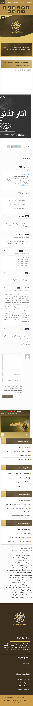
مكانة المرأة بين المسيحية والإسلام (20, 515)
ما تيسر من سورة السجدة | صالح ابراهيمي (21, 585)
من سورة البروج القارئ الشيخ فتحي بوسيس (20, 563)
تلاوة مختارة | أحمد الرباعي (23, 482)
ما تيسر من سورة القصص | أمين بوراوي (21, 567)
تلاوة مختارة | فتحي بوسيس (22, 486)
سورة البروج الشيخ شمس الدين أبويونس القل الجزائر (18, 587)
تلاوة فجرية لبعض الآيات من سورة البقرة (21, 582)
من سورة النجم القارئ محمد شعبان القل (21, 550)
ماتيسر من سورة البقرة (26, 553)
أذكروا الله (26, 251)
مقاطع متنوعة (25, 62)
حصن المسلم (26, 663)
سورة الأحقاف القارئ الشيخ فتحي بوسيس (21, 575)
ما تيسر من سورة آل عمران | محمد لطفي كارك (19, 570)
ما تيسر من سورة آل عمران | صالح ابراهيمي (20, 580)
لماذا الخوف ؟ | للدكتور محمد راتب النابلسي (18, 541)
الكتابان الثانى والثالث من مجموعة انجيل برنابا (18, 504)
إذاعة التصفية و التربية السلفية (22, 477)
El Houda (22, 329)
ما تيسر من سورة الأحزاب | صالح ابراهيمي (21, 594)
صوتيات (28, 666)
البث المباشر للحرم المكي (23, 529)
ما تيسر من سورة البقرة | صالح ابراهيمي (21, 592)
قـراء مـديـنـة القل (25, 548)
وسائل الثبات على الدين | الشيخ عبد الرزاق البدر (18, 537)
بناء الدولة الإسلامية (24, 447)
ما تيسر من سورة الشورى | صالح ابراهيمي (21, 597)
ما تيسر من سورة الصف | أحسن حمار (22, 558)
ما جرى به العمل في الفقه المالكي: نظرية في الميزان (18, 509)
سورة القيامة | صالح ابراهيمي (24, 555)
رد (4, 166)
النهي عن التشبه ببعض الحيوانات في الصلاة (18, 451)
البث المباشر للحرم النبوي (23, 533)
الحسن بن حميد (25, 287)
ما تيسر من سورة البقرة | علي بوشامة (22, 565)
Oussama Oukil (20, 234)
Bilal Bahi (22, 216)
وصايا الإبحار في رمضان (24, 500)
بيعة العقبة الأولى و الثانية (23, 459)
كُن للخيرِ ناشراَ (25, 193)
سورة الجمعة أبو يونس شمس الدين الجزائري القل (19, 590)
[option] (16, 48)
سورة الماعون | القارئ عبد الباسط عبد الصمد (18, 473)
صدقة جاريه (26, 167)
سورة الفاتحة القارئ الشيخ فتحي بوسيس (21, 572)
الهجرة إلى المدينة (25, 455)
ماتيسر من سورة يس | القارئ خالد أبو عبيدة (20, 577)
